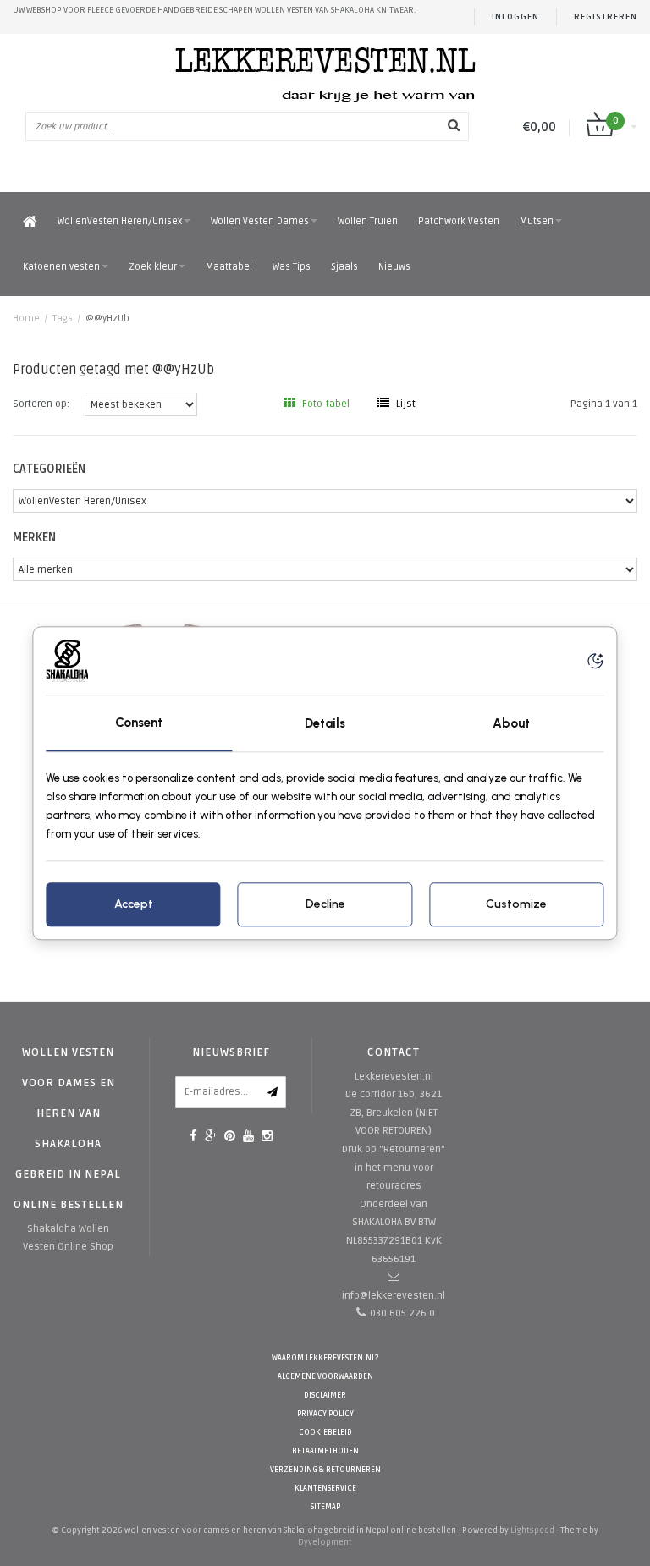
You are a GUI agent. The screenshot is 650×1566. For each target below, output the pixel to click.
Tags (62, 318)
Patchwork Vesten (458, 221)
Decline (325, 904)
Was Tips (292, 266)
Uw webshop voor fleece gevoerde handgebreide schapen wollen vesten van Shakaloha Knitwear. (214, 10)
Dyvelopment (325, 1542)
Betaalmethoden (325, 1451)
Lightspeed (532, 1530)
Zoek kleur (153, 266)
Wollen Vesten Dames (260, 221)
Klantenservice (325, 1488)
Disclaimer (325, 1395)
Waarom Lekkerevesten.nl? (325, 1358)
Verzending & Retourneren (325, 1470)
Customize (516, 904)
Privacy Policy (325, 1414)
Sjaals (344, 266)
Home (26, 318)
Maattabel (229, 266)
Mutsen (537, 221)
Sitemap (325, 1507)
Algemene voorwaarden (325, 1377)
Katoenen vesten (61, 266)
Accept (133, 904)
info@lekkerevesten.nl (393, 1295)
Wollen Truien (368, 221)
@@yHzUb (107, 318)
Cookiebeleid (325, 1432)
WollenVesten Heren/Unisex (120, 221)
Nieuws (394, 266)
